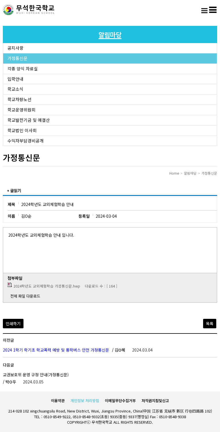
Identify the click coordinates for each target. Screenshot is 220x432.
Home (174, 173)
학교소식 (15, 89)
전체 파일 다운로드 (25, 296)
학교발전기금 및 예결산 (28, 120)
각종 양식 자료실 (22, 68)
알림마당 (190, 173)
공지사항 (15, 48)
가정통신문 (17, 58)
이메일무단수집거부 (120, 400)
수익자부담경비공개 (25, 141)
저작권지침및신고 (155, 400)
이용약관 (58, 400)
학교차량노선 (19, 99)
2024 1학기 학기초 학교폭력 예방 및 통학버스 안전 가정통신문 (56, 350)
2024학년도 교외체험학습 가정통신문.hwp (46, 286)
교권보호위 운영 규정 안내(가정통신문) (36, 374)
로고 (28, 10)
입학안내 (15, 79)
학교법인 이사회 (22, 130)
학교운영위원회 (21, 110)
